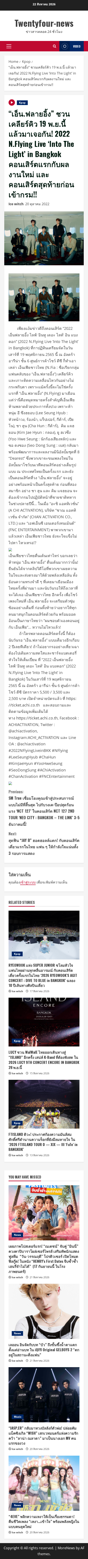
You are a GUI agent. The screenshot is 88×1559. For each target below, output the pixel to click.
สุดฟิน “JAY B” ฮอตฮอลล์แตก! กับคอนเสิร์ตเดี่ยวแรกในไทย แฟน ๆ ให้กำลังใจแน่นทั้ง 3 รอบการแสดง (44, 843)
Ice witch (16, 204)
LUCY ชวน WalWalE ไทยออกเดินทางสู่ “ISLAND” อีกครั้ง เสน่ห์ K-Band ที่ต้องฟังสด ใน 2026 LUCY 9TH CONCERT (44, 1059)
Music (17, 1417)
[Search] (54, 46)
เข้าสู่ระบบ (28, 882)
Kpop (22, 102)
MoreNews (66, 1548)
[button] (8, 46)
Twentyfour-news (44, 23)
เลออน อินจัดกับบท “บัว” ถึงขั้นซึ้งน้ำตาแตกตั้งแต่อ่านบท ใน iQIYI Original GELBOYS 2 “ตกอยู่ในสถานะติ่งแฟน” (44, 1349)
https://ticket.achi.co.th (37, 718)
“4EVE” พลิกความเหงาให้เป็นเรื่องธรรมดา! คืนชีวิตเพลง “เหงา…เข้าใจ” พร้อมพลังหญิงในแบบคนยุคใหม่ (44, 1521)
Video (77, 46)
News (17, 1235)
